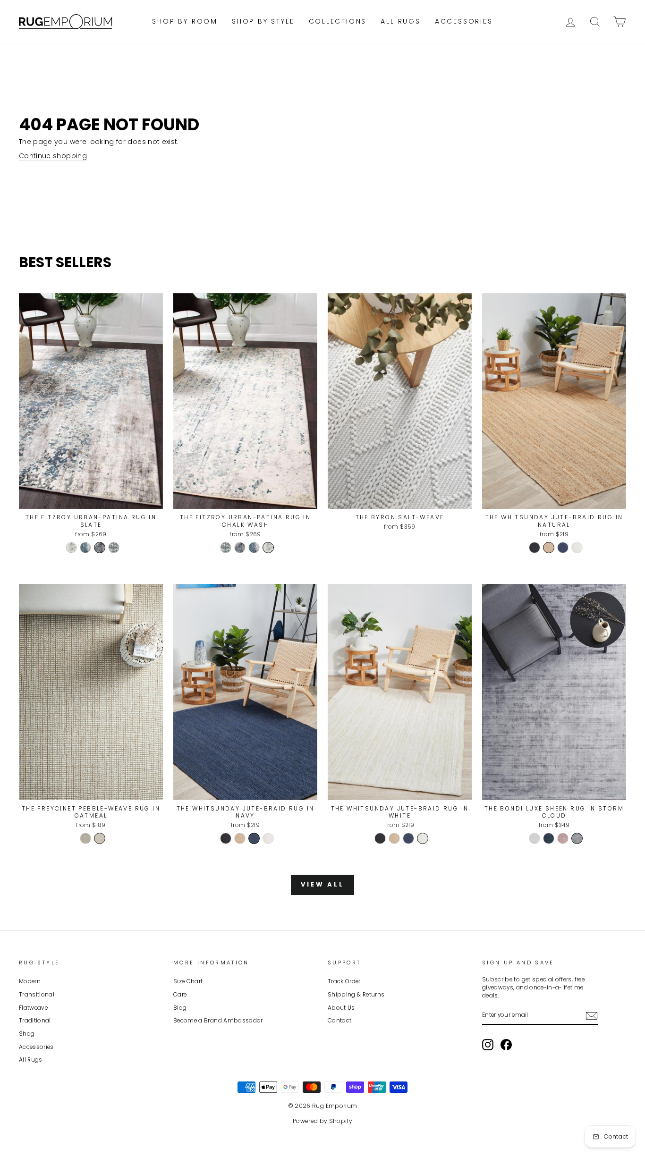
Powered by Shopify (322, 1121)
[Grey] (577, 838)
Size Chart (188, 981)
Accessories (464, 21)
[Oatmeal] (99, 838)
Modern (30, 981)
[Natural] (548, 547)
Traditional (35, 1020)
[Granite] (85, 838)
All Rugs (400, 21)
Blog (180, 1008)
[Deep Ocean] (548, 838)
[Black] (534, 547)
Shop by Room (185, 21)
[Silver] (534, 838)
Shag (26, 1034)
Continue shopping (53, 156)
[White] (577, 547)
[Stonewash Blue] (113, 547)
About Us (341, 1008)
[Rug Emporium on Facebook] (506, 1044)
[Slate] (99, 547)
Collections (338, 21)
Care (180, 994)
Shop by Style (263, 21)
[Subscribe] (592, 1016)
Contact (339, 1020)
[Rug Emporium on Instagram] (487, 1044)
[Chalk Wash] (71, 547)
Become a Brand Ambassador (218, 1020)
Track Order (344, 981)
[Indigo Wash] (85, 547)
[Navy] (563, 547)
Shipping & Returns (356, 994)
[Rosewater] (563, 838)
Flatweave (33, 1008)
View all (322, 884)
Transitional (36, 994)
